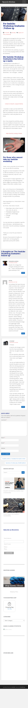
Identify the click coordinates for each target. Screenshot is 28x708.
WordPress (22, 687)
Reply (23, 272)
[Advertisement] (14, 664)
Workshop (8, 34)
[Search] (23, 472)
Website (3, 448)
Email (3, 443)
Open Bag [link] (9, 608)
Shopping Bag (9, 607)
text (6, 549)
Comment (4, 420)
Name (3, 437)
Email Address (7, 538)
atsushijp (13, 32)
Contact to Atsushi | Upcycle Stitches (14, 104)
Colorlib (13, 687)
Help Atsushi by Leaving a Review (14, 133)
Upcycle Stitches (8, 2)
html (6, 547)
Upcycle (20, 32)
